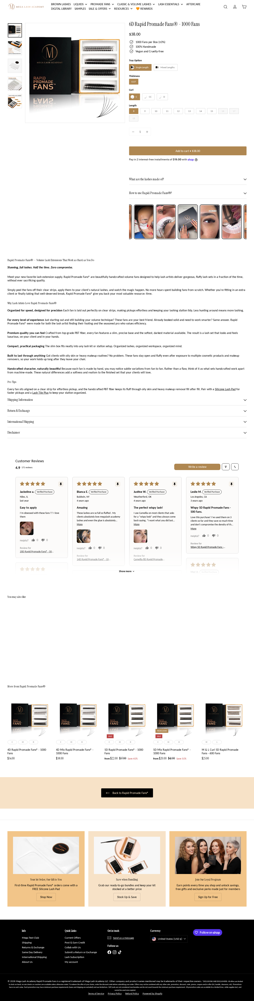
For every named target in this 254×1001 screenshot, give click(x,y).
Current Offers (73, 937)
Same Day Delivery (32, 952)
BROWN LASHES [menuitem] (61, 4)
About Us (27, 962)
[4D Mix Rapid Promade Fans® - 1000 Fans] (78, 730)
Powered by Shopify (152, 993)
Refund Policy (132, 993)
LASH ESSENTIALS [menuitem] (168, 4)
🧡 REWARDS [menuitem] (144, 8)
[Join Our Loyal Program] (208, 855)
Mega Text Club (30, 937)
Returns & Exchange (33, 947)
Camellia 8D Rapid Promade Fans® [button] (148, 559)
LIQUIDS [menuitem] (78, 4)
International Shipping (34, 957)
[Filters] (226, 466)
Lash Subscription (74, 957)
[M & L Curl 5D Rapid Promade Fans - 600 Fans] (224, 730)
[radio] (140, 67)
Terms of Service (96, 993)
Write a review (197, 467)
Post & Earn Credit (75, 942)
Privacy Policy (115, 993)
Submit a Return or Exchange (81, 952)
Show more (125, 571)
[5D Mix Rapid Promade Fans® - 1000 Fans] (175, 730)
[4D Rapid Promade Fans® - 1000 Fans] (29, 730)
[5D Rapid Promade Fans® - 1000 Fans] (127, 730)
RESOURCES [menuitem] (121, 8)
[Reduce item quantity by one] (133, 132)
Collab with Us (73, 947)
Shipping (27, 942)
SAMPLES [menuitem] (80, 8)
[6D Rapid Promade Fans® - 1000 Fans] (25, 639)
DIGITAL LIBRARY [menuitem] (61, 8)
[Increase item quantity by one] (147, 132)
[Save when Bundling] (127, 855)
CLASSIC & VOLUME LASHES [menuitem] (134, 4)
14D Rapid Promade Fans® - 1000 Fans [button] (94, 559)
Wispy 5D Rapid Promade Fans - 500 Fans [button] (207, 547)
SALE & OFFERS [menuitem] (98, 8)
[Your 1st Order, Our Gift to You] (46, 855)
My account (71, 962)
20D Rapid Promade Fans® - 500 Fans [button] (36, 551)
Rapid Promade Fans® (32, 686)
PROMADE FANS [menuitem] (100, 4)
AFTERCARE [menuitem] (193, 4)
